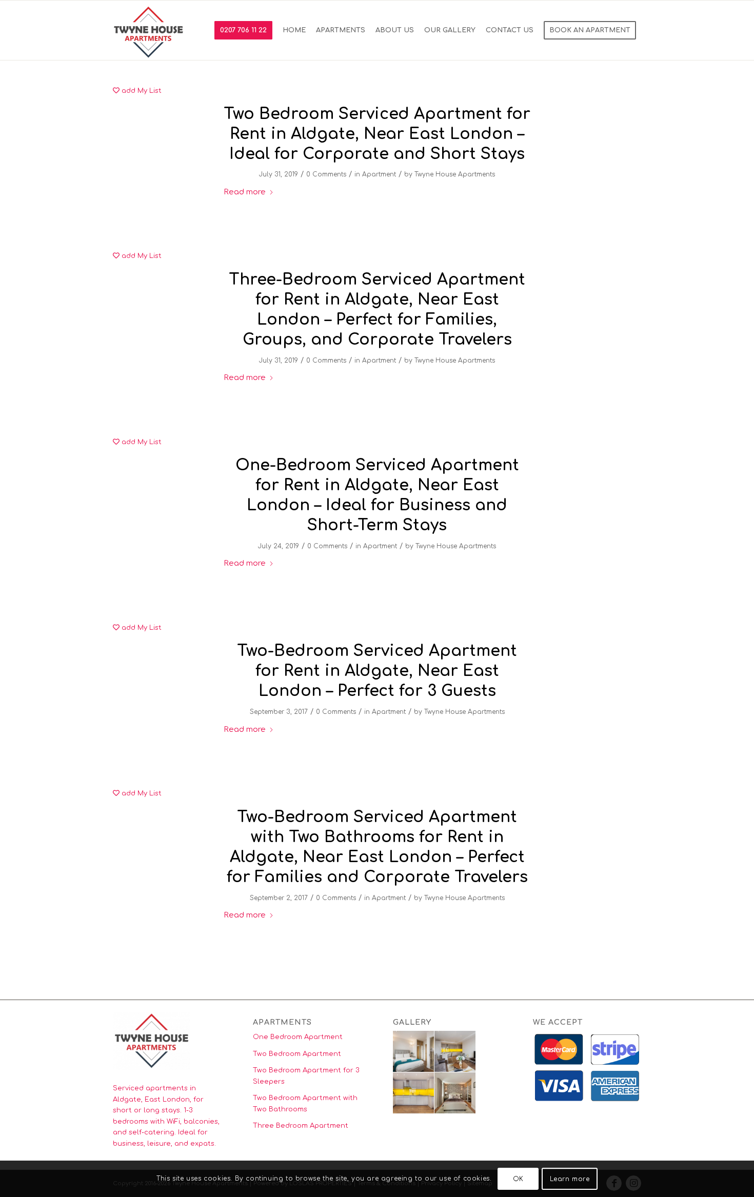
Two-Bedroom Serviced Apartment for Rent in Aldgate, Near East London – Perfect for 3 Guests (377, 671)
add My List (141, 90)
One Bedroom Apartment (298, 1037)
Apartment (379, 174)
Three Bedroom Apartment (300, 1125)
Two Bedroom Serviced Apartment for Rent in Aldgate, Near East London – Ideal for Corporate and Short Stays (377, 134)
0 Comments (326, 174)
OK (518, 1179)
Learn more (570, 1179)
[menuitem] (243, 30)
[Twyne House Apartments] (149, 30)
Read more (245, 192)
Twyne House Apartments (454, 174)
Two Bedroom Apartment (297, 1054)
